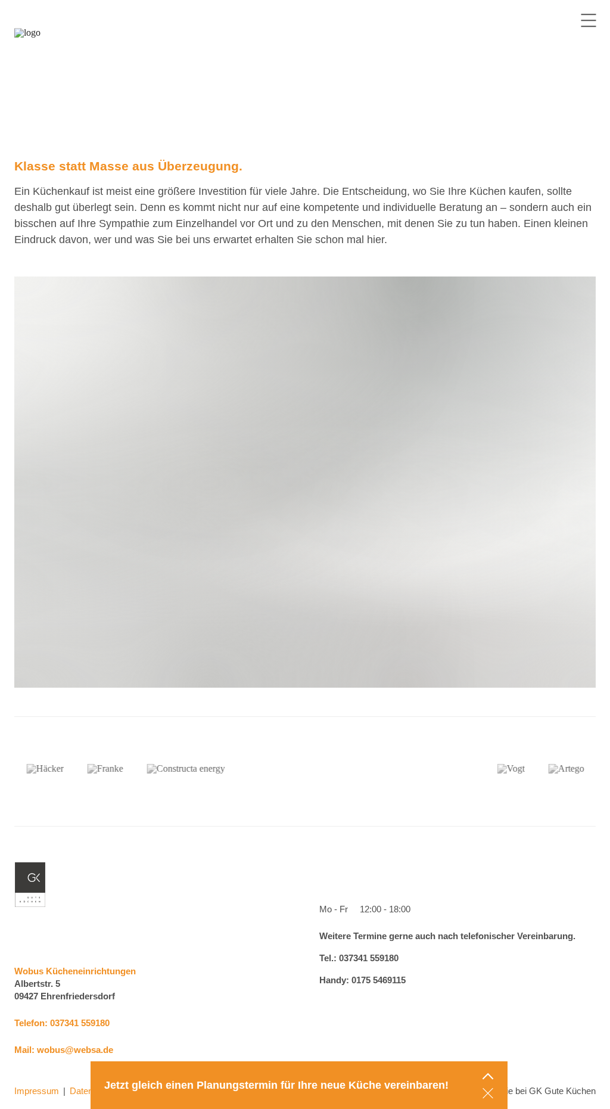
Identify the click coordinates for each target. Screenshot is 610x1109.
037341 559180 (80, 1023)
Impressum (36, 1091)
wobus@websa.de (75, 1050)
